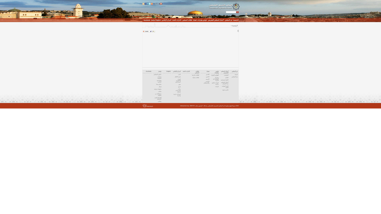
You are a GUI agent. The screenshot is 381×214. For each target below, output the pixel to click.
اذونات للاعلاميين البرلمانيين (178, 80)
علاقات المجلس (187, 20)
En (143, 4)
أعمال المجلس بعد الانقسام (224, 83)
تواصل (153, 20)
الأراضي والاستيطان (206, 82)
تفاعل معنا (158, 84)
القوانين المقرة (215, 75)
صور (179, 84)
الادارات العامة (176, 20)
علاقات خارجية (195, 75)
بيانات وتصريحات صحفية (178, 90)
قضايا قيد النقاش (159, 81)
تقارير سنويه (225, 90)
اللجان (226, 77)
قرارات (217, 86)
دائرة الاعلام (178, 76)
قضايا (195, 20)
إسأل (160, 86)
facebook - (146, 20)
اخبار (179, 74)
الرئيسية (235, 20)
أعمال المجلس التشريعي (216, 20)
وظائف (159, 101)
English (158, 20)
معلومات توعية (157, 89)
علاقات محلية (196, 77)
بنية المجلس (235, 76)
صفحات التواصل (159, 77)
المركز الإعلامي (166, 20)
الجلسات (226, 75)
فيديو (179, 86)
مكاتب (159, 91)
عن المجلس (228, 20)
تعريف (236, 74)
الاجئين (207, 76)
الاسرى (207, 79)
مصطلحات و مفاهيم (158, 94)
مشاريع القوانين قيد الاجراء (216, 79)
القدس (207, 74)
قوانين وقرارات (202, 20)
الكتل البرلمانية (224, 80)
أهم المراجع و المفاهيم (158, 98)
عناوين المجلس (157, 74)
